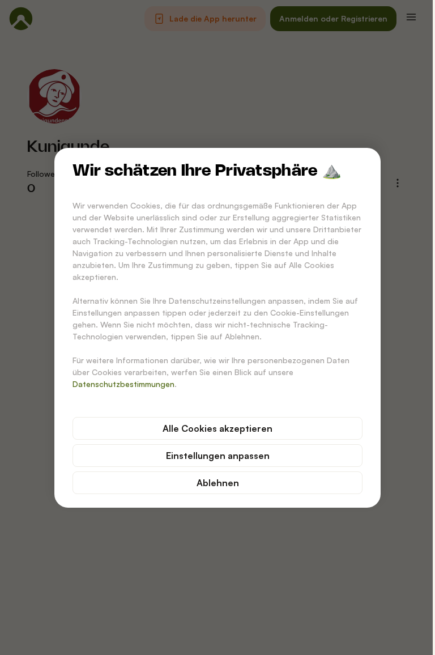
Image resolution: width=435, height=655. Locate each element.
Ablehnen (218, 482)
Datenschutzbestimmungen (123, 384)
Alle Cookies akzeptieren (217, 428)
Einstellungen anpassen (218, 455)
